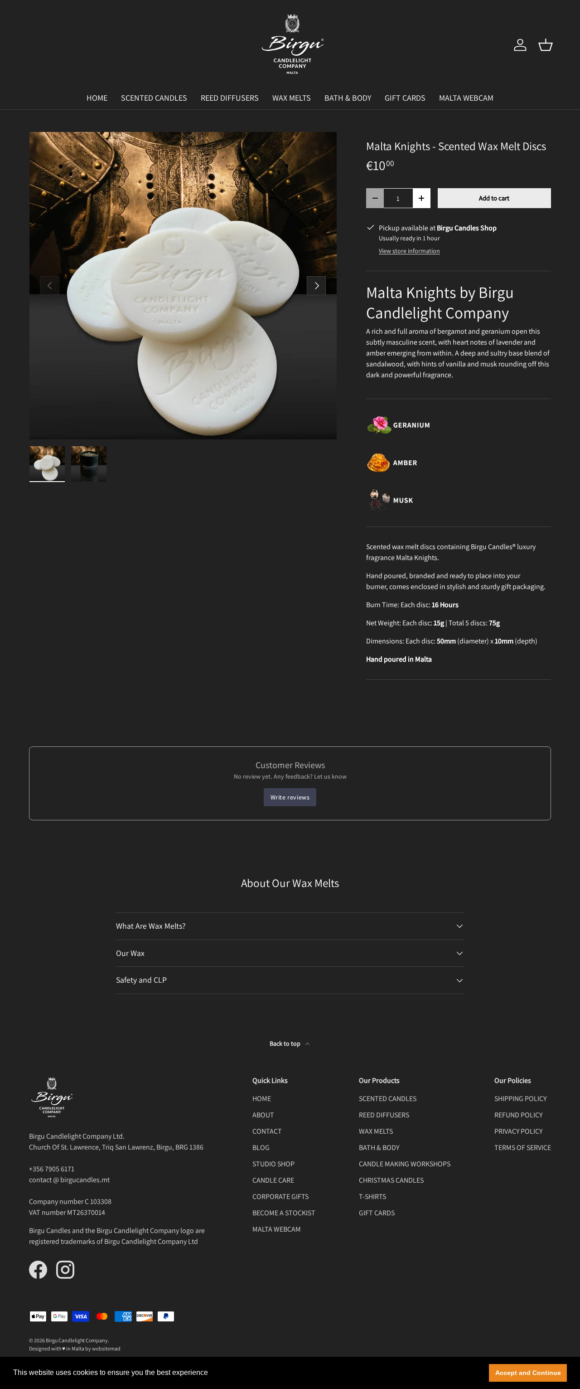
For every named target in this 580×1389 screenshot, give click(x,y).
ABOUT (263, 1115)
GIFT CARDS (405, 98)
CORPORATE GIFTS (280, 1196)
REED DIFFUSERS (230, 98)
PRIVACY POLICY (518, 1131)
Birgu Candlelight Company (77, 1340)
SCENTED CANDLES (154, 98)
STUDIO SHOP (273, 1164)
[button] (546, 45)
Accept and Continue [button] (528, 1372)
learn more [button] (228, 1372)
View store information (409, 251)
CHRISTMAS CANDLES (391, 1180)
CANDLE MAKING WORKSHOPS (404, 1164)
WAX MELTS (291, 98)
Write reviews (290, 797)
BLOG (261, 1147)
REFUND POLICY (518, 1115)
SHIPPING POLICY (520, 1098)
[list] (183, 285)
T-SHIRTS (372, 1196)
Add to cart (494, 198)
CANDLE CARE (273, 1180)
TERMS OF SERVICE (522, 1147)
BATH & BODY (347, 98)
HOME (97, 98)
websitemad (106, 1348)
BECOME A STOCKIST (283, 1213)
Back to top (286, 1043)
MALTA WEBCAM (466, 98)
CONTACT (267, 1131)
